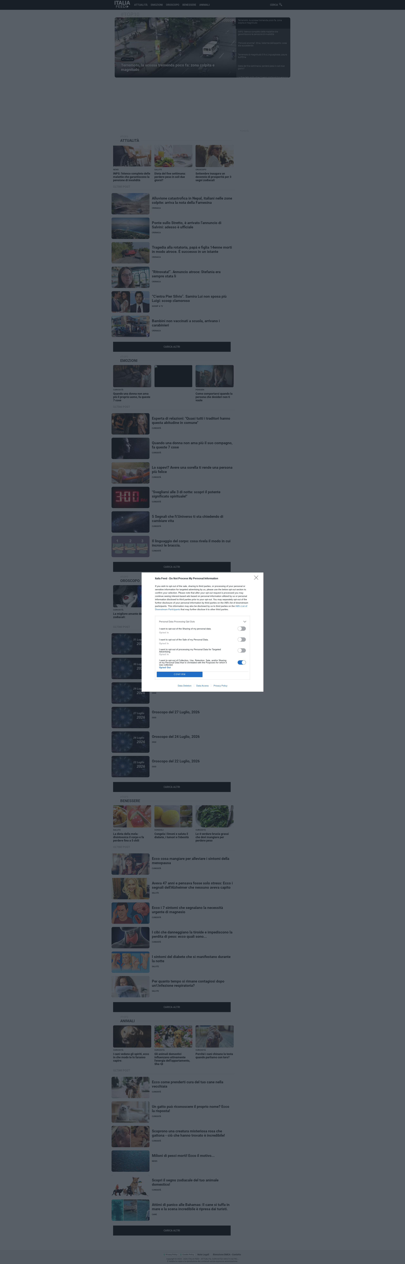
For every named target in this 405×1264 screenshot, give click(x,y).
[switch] (242, 628)
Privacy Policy (220, 685)
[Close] (257, 579)
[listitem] (202, 621)
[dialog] (202, 632)
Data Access (202, 685)
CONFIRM (180, 674)
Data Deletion (184, 685)
